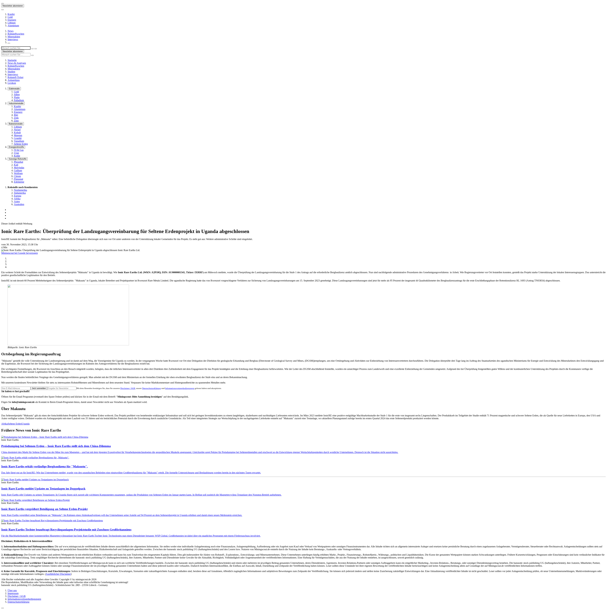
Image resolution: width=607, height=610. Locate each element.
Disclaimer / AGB (127, 388)
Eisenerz (12, 20)
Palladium (19, 100)
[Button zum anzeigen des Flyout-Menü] (2, 3)
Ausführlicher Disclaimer (58, 574)
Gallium (18, 170)
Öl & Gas (19, 150)
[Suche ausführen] (35, 48)
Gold (10, 17)
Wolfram (18, 173)
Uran (16, 153)
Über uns (12, 590)
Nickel (17, 129)
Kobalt (17, 132)
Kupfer (11, 14)
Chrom (17, 176)
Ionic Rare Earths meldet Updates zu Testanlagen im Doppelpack (43, 488)
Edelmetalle (14, 88)
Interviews (13, 39)
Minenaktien (14, 36)
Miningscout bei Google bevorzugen (19, 253)
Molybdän (19, 167)
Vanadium (19, 141)
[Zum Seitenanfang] (2, 608)
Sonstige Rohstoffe (17, 159)
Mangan (18, 135)
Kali (16, 164)
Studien (11, 71)
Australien (19, 204)
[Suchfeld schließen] (32, 48)
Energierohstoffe (16, 147)
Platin (17, 97)
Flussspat (18, 179)
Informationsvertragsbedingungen (179, 388)
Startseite (12, 60)
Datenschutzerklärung (151, 388)
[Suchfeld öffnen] (9, 43)
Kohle (17, 155)
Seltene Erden (21, 144)
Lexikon (12, 83)
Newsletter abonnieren (13, 6)
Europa (17, 195)
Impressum (13, 593)
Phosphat (18, 162)
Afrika (17, 198)
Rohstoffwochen (16, 33)
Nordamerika (20, 190)
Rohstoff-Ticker (15, 77)
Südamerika (20, 193)
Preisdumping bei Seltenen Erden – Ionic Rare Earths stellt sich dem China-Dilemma (56, 446)
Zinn (16, 120)
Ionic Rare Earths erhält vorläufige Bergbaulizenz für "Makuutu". (44, 466)
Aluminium (13, 25)
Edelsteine (19, 182)
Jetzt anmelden (39, 388)
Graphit (17, 138)
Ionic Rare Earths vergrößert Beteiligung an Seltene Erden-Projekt (44, 509)
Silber (17, 94)
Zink (16, 117)
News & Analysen (17, 63)
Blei (16, 115)
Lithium (11, 22)
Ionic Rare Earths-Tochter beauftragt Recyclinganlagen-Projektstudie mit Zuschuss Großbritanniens (66, 529)
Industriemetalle (16, 103)
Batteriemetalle (16, 124)
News (10, 31)
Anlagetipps (14, 80)
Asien (17, 201)
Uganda (26, 423)
